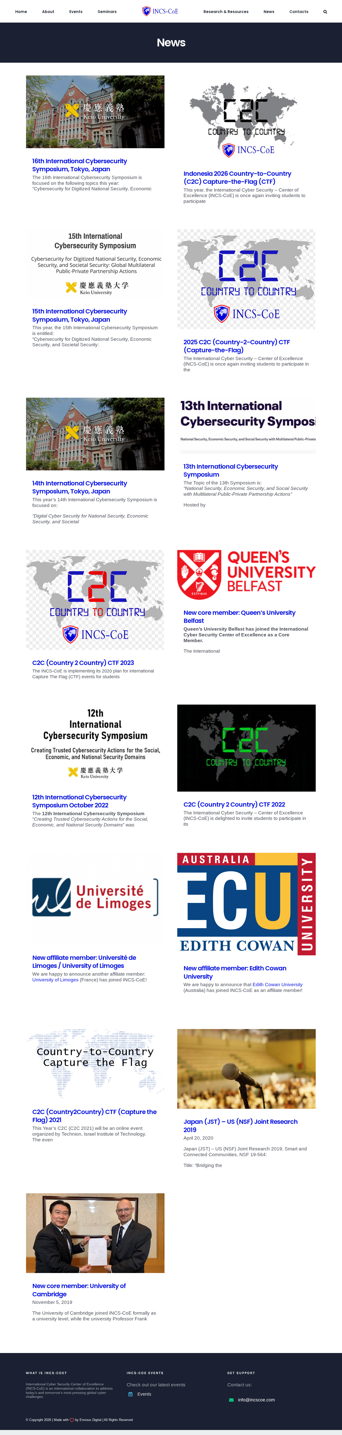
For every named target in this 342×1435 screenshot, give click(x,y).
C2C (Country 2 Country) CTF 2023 (83, 662)
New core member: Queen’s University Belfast (239, 616)
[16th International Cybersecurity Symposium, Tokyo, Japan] (95, 111)
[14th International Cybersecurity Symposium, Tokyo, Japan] (95, 434)
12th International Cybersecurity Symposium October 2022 (79, 801)
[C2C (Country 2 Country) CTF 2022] (246, 748)
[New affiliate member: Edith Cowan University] (246, 904)
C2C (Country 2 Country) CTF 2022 (234, 804)
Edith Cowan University (278, 984)
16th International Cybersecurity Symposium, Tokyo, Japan (79, 165)
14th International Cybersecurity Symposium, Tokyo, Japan (79, 487)
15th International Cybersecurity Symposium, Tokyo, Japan (79, 315)
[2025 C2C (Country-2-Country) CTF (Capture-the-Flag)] (246, 279)
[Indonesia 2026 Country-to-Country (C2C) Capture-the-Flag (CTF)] (246, 118)
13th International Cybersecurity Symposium (231, 470)
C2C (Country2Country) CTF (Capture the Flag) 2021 (94, 1116)
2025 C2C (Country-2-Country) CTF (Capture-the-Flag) (237, 346)
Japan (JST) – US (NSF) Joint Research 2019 (241, 1125)
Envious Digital (90, 1420)
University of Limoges (55, 979)
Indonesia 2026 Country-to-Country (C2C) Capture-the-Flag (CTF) (237, 177)
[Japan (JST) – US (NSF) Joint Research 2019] (246, 1069)
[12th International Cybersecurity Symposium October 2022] (95, 744)
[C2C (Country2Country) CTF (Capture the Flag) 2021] (95, 1064)
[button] (296, 11)
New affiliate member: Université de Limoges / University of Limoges (84, 961)
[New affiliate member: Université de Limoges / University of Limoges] (95, 899)
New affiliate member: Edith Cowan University (235, 972)
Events (144, 1394)
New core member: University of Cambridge (79, 1290)
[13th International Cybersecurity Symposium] (246, 426)
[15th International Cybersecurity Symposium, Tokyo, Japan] (95, 264)
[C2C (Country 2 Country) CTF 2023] (95, 600)
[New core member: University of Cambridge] (95, 1233)
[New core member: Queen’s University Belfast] (246, 575)
